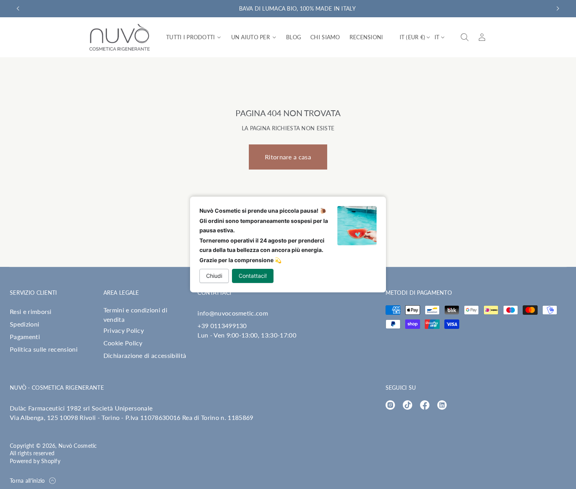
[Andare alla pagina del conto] (482, 37)
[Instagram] (390, 405)
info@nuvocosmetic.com (232, 313)
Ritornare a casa (288, 157)
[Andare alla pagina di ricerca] (464, 37)
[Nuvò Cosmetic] (119, 37)
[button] (464, 37)
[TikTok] (407, 405)
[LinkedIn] (442, 405)
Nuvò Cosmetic (77, 445)
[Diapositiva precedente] (18, 8)
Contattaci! (253, 275)
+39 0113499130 (221, 325)
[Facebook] (424, 405)
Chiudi (214, 275)
